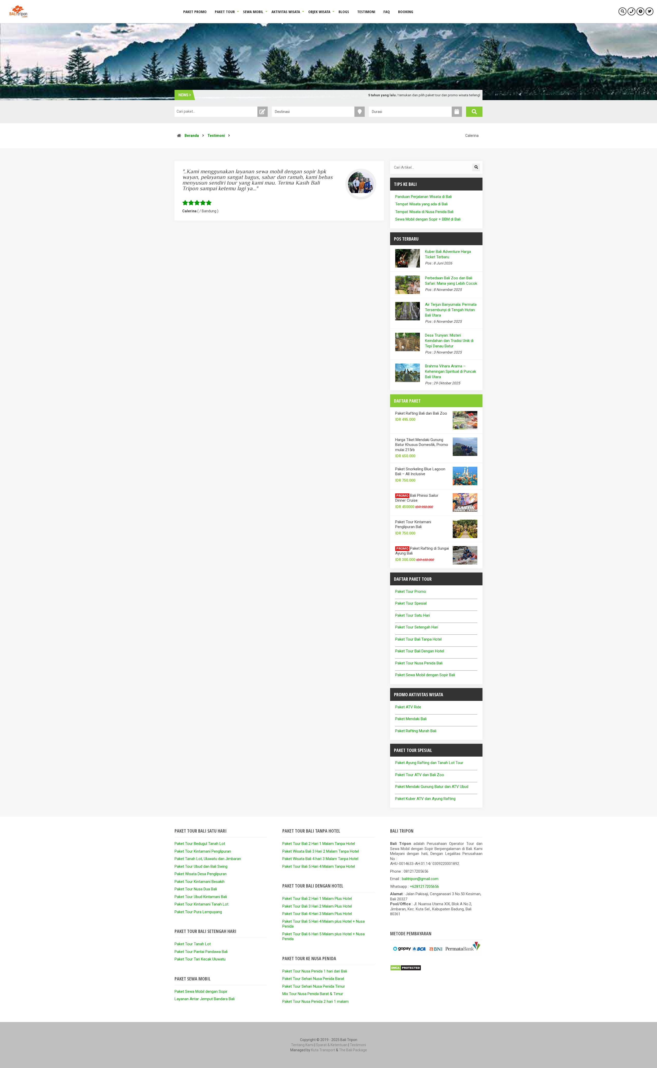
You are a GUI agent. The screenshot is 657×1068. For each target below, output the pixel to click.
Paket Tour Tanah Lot (193, 944)
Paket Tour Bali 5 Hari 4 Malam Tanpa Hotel (318, 866)
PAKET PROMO (195, 11)
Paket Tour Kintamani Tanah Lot (201, 904)
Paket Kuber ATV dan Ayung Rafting (425, 798)
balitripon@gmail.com (420, 878)
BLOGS (344, 11)
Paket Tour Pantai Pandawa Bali (201, 951)
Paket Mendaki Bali (411, 719)
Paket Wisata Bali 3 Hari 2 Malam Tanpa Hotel (320, 851)
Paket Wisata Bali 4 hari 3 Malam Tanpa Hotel (320, 858)
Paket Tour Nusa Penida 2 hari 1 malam (315, 1001)
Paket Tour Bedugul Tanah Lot (200, 843)
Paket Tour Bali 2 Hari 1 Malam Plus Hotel (317, 898)
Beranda (192, 136)
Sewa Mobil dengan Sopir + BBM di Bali (427, 219)
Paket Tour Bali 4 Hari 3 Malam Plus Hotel (317, 913)
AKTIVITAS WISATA (286, 11)
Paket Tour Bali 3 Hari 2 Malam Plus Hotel (317, 906)
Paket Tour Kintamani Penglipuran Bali (413, 524)
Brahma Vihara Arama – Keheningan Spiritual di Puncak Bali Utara (450, 371)
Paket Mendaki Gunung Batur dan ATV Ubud (431, 786)
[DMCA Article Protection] (405, 969)
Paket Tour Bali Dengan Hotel (419, 651)
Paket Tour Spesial (411, 603)
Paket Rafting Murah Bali (415, 731)
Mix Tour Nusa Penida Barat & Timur (312, 993)
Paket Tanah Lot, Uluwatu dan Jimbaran (208, 858)
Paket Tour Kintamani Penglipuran (203, 851)
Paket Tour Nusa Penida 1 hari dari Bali (314, 971)
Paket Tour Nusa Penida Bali (418, 663)
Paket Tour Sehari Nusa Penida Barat (313, 978)
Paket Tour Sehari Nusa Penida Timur (313, 986)
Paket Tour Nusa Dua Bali (196, 889)
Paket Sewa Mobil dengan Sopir (201, 991)
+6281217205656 (424, 886)
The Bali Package (353, 1050)
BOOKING (405, 11)
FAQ (386, 11)
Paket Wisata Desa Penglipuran (201, 874)
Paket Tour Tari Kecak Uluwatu (200, 959)
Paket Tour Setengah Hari (416, 627)
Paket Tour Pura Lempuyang (198, 912)
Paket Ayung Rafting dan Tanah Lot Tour (429, 762)
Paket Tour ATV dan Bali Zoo (419, 775)
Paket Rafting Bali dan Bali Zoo (421, 413)
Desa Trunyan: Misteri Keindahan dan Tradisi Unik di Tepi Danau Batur (449, 340)
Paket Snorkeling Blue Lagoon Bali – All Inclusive (420, 471)
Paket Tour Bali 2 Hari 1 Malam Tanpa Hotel (318, 843)
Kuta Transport (323, 1050)
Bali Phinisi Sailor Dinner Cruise (416, 498)
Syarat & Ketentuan (331, 1045)
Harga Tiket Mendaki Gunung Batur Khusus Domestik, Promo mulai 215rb (421, 444)
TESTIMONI (366, 11)
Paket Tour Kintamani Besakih (200, 881)
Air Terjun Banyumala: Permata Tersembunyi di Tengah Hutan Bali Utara (451, 310)
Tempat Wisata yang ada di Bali (421, 204)
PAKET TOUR (225, 11)
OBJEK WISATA (319, 11)
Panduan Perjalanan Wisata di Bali (423, 196)
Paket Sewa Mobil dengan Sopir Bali (425, 675)
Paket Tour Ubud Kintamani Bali (201, 896)
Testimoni (216, 136)
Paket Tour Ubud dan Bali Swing (201, 866)
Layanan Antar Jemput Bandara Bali (205, 999)
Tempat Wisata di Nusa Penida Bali (424, 211)
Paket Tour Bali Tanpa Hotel (418, 639)
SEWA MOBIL (253, 11)
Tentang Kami (302, 1045)
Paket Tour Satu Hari (412, 615)
